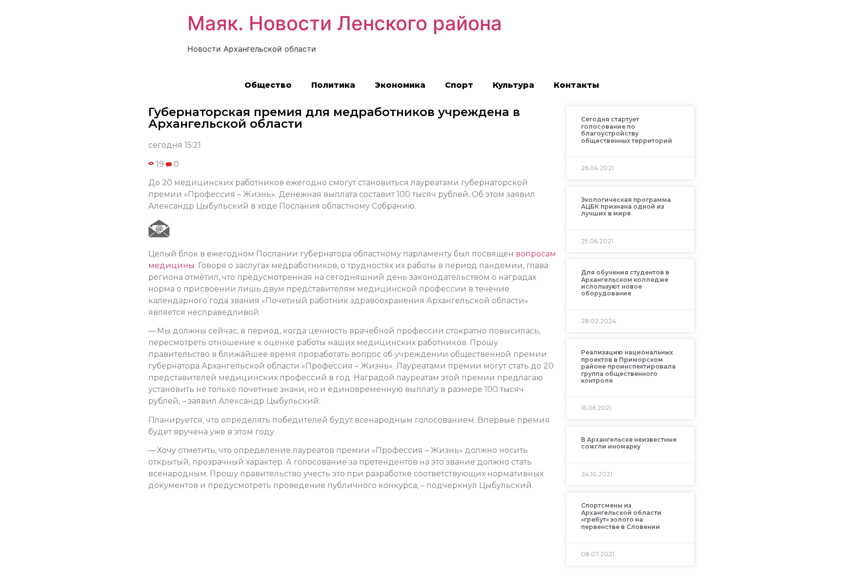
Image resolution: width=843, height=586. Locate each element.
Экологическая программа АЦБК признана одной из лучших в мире (626, 206)
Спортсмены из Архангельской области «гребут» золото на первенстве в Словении (621, 516)
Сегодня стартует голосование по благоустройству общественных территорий (626, 130)
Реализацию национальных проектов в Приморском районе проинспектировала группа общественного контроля (628, 366)
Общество (268, 85)
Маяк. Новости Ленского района (344, 23)
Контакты (576, 85)
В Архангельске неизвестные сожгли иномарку (629, 443)
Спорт (459, 85)
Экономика (400, 85)
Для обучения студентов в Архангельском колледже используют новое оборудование (625, 283)
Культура (513, 85)
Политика (333, 85)
